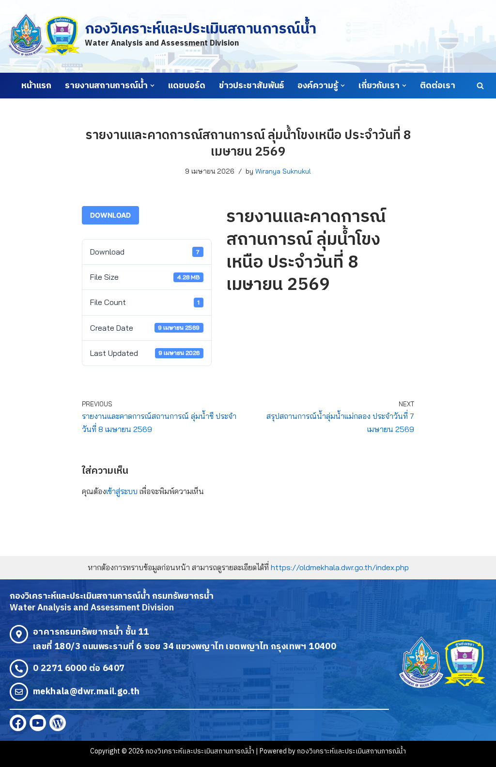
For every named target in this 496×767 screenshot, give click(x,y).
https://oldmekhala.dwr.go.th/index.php (340, 567)
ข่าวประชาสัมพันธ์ (251, 86)
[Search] (480, 85)
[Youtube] (38, 723)
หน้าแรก (36, 86)
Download (110, 215)
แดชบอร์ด (186, 86)
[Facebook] (18, 723)
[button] (152, 85)
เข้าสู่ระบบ (122, 491)
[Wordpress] (57, 723)
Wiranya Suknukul (283, 171)
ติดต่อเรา (437, 86)
